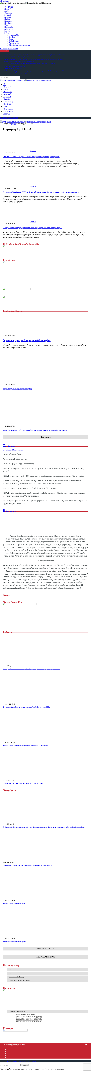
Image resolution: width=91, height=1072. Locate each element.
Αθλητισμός (8, 29)
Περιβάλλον (8, 23)
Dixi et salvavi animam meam (19, 45)
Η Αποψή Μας (14, 35)
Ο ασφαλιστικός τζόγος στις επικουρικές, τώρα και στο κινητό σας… (32, 228)
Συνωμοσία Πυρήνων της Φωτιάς (19, 980)
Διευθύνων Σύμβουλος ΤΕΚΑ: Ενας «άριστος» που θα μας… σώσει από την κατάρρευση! (41, 192)
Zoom (11, 39)
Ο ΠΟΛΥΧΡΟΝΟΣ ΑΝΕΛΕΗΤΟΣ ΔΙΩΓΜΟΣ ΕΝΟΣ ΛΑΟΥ (23, 783)
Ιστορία (7, 31)
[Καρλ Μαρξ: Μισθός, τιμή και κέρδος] (21, 386)
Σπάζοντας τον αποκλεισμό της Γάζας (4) (29, 1016)
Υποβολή (25, 1065)
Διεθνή (6, 11)
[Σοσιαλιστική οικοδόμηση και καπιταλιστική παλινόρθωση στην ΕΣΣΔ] (24, 702)
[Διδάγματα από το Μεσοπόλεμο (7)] (24, 898)
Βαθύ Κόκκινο (14, 41)
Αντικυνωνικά (14, 43)
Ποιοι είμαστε (12, 1061)
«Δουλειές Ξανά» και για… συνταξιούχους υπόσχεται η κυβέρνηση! (31, 157)
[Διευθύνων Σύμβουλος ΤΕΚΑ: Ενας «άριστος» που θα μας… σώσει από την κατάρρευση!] (16, 186)
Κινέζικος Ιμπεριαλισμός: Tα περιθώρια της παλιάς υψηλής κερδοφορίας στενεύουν (35, 430)
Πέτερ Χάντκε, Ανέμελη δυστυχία (15, 66)
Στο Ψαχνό (12, 37)
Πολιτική (7, 9)
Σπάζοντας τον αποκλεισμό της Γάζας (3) (29, 1018)
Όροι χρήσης (31, 1061)
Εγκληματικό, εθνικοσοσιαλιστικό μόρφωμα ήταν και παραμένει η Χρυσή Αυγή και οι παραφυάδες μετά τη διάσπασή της (43, 827)
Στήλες (6, 33)
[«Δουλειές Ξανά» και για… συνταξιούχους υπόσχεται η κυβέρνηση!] (16, 151)
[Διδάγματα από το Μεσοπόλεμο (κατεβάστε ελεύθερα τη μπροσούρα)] (24, 740)
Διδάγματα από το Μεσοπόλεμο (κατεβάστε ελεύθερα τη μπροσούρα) (26, 745)
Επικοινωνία (22, 1061)
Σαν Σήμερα (9, 446)
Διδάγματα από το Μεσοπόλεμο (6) (14, 941)
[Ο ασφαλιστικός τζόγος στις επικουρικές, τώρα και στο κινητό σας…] (16, 222)
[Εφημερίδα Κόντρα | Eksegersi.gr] (25, 80)
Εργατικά (7, 15)
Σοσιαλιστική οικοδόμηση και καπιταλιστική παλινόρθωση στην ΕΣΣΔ (26, 707)
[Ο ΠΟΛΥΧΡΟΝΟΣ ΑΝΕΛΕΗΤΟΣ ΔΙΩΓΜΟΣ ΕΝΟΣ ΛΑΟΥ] (24, 778)
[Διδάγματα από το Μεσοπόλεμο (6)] (24, 936)
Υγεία (6, 25)
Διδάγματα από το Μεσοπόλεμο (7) (14, 903)
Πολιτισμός (8, 27)
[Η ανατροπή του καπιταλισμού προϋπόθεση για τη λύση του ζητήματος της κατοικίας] (24, 664)
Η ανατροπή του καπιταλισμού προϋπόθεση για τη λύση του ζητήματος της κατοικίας (31, 669)
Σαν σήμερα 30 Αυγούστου (13, 68)
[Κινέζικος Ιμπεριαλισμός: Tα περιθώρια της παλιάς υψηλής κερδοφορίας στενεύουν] (21, 428)
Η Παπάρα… (9, 511)
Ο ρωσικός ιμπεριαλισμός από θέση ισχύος (27, 340)
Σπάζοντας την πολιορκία (17, 1011)
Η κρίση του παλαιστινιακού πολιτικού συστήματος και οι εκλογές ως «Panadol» (30, 64)
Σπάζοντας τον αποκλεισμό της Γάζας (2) (29, 1020)
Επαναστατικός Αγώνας (16, 977)
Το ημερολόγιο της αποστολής (25, 1014)
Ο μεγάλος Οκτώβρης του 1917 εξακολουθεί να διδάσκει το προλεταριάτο (27, 865)
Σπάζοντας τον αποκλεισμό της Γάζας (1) (29, 1021)
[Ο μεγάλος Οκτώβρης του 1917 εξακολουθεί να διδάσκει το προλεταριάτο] (24, 860)
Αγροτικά (7, 17)
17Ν (10, 969)
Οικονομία (8, 13)
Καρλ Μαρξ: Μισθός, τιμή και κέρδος (17, 389)
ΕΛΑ (10, 973)
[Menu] (1, 120)
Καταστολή (8, 21)
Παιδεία (7, 19)
